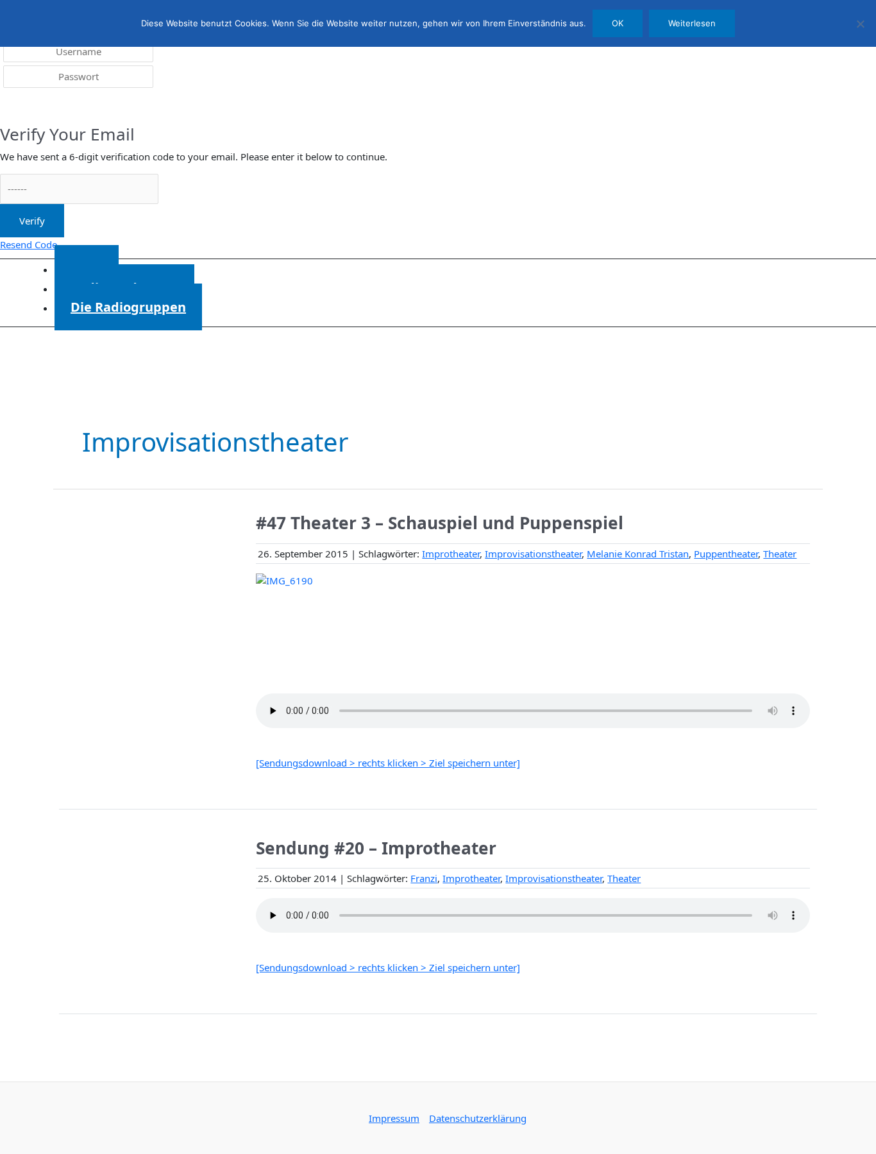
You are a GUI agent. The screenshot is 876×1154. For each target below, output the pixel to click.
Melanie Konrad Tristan (638, 553)
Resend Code (28, 244)
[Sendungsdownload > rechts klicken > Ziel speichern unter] (388, 762)
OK (617, 23)
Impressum (394, 1118)
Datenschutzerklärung (477, 1118)
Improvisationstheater (533, 553)
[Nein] (860, 23)
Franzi (423, 878)
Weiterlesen (692, 23)
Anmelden (32, 107)
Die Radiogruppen (128, 307)
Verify (32, 220)
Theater (779, 553)
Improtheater (451, 553)
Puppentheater (726, 553)
